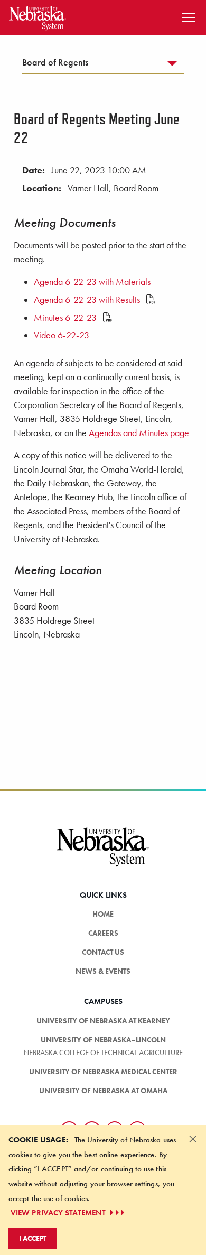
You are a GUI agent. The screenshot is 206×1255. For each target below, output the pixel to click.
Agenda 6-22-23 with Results (88, 300)
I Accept (32, 1238)
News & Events (103, 971)
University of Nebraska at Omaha (103, 1090)
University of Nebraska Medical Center (103, 1071)
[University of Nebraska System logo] (103, 853)
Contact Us (103, 952)
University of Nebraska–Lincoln (103, 1040)
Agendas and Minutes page (139, 433)
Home (103, 914)
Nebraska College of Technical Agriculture (103, 1052)
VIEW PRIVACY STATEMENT (58, 1212)
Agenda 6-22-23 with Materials (92, 282)
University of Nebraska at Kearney (103, 1021)
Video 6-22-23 (61, 335)
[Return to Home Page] (37, 16)
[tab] (103, 65)
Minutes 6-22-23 (66, 318)
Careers (103, 933)
